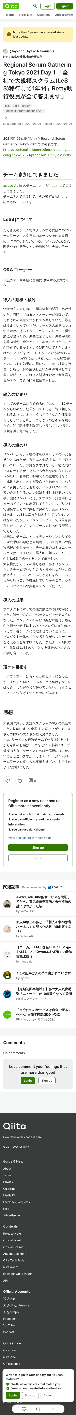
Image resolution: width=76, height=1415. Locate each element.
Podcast (8, 1332)
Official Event (64, 14)
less (7, 105)
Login (47, 6)
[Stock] (19, 780)
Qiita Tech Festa (14, 1260)
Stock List (25, 14)
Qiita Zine (9, 1357)
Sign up (30, 1395)
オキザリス (47, 185)
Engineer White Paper (17, 1273)
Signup (65, 6)
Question (43, 14)
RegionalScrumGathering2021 (24, 110)
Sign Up (47, 1080)
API (5, 1280)
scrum (26, 105)
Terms (7, 1175)
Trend (10, 14)
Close (47, 1395)
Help (6, 1208)
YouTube (9, 1325)
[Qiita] (11, 6)
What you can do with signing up (30, 837)
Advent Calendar (14, 1253)
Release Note (12, 1233)
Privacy (8, 1182)
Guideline (9, 1188)
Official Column (13, 1247)
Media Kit (9, 1195)
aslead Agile (12, 185)
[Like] (7, 780)
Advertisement (12, 1215)
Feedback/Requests (16, 1202)
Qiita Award (10, 1267)
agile (16, 105)
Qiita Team (10, 1350)
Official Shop (11, 1363)
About (7, 1168)
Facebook (9, 1318)
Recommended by (34, 887)
